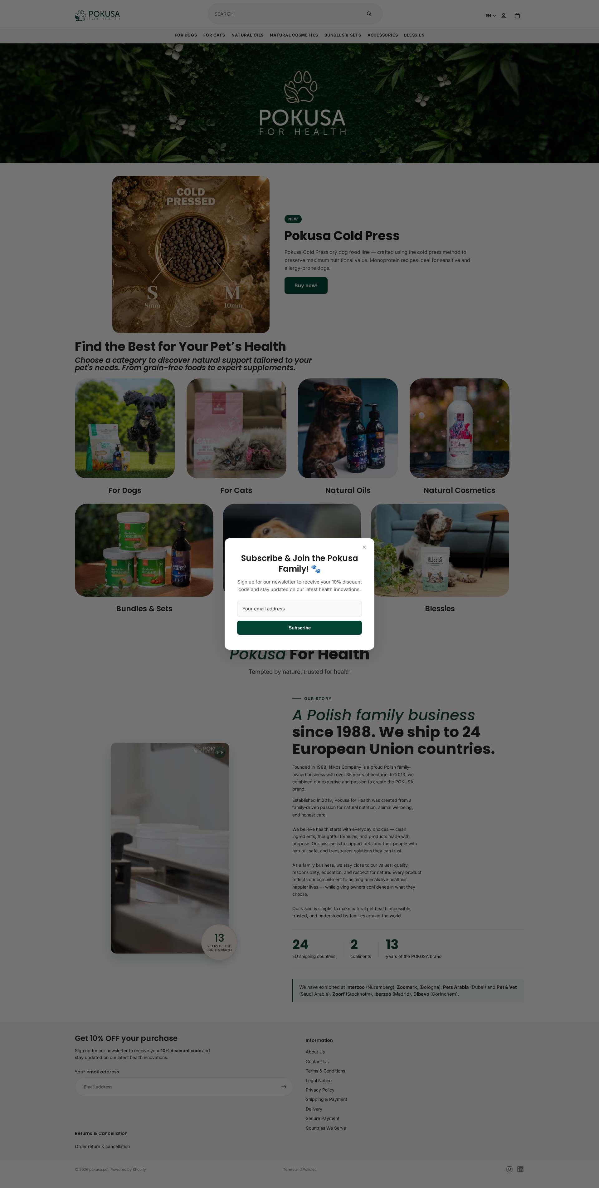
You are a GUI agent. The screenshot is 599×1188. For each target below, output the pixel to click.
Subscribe (300, 627)
